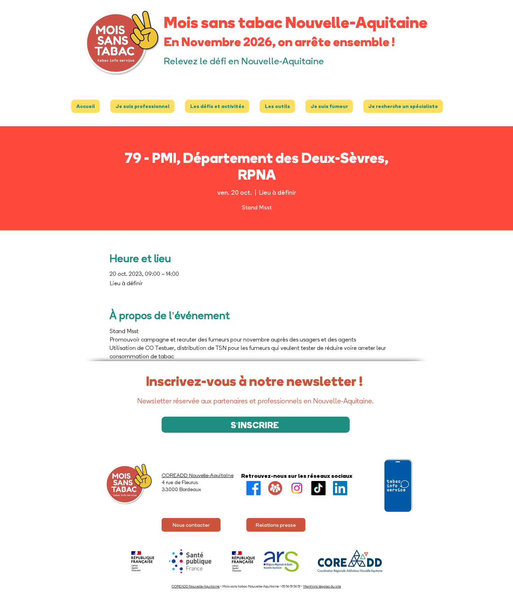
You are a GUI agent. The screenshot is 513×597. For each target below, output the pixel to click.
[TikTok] (318, 488)
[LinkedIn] (340, 488)
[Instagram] (297, 488)
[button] (142, 106)
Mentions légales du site (322, 586)
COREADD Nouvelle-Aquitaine (196, 586)
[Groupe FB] (275, 488)
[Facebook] (253, 488)
